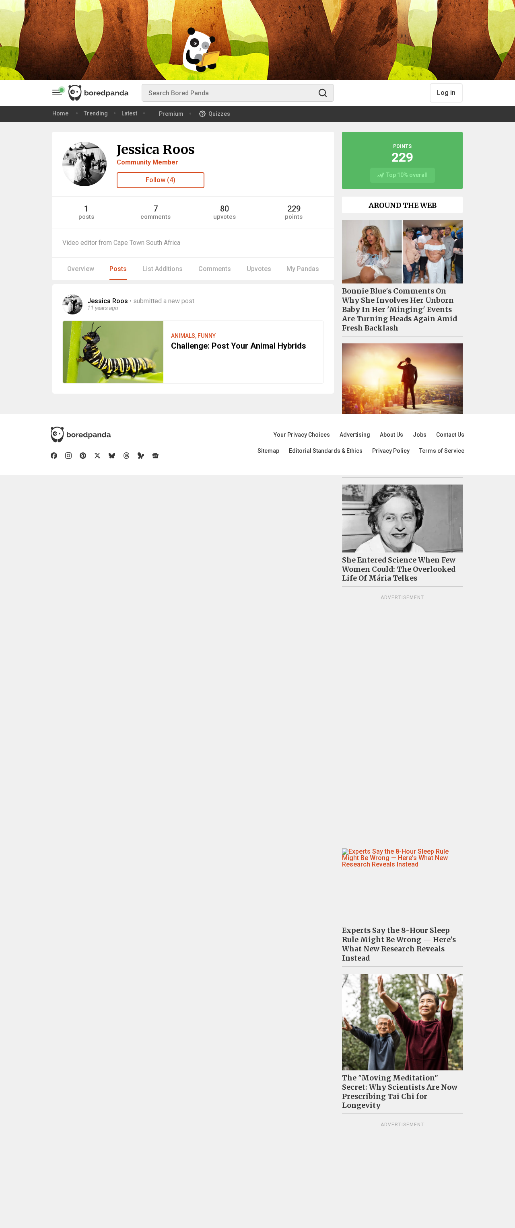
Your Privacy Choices (302, 434)
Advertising (355, 434)
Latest (129, 113)
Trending (96, 113)
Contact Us (450, 434)
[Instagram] (68, 455)
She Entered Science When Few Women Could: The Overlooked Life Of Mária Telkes (398, 569)
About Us (391, 434)
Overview (80, 269)
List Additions (162, 269)
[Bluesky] (112, 455)
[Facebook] (54, 455)
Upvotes (259, 269)
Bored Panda (81, 435)
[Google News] (155, 455)
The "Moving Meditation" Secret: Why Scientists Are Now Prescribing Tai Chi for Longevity (399, 1092)
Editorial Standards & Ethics (326, 451)
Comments (214, 269)
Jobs (419, 434)
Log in (446, 93)
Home (60, 113)
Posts (118, 269)
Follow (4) (160, 180)
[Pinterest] (83, 455)
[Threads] (126, 455)
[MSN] (141, 455)
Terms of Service (441, 451)
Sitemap (268, 451)
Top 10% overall (407, 175)
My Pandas (302, 269)
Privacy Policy (391, 451)
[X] (97, 455)
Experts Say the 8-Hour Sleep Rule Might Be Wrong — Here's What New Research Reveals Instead (399, 944)
